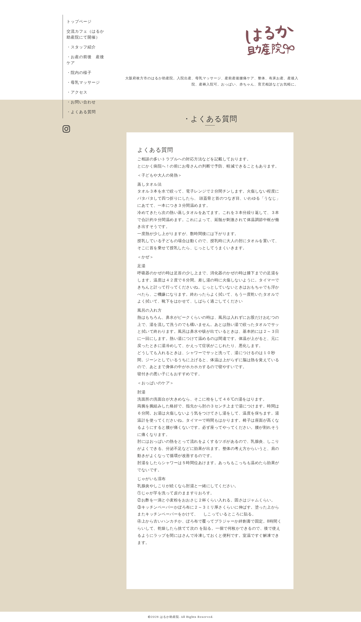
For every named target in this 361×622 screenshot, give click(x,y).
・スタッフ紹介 (81, 46)
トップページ (79, 21)
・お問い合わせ (81, 101)
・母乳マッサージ (83, 82)
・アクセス (77, 92)
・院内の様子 (79, 72)
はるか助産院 (169, 617)
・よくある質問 (81, 111)
